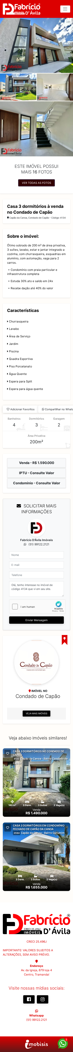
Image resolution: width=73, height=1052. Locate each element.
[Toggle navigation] (65, 9)
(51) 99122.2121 (36, 1020)
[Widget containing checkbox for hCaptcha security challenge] (37, 606)
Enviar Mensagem (36, 620)
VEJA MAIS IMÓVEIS (36, 713)
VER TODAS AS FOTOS (36, 182)
